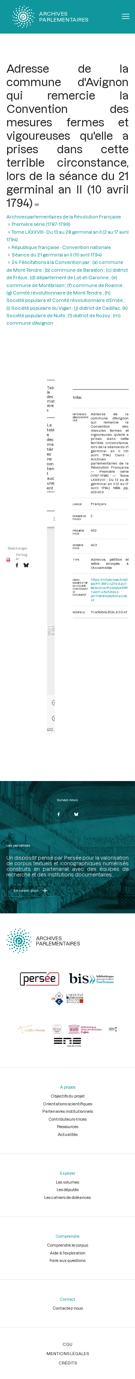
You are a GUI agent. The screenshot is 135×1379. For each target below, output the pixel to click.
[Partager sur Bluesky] (26, 565)
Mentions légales (67, 1353)
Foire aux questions (68, 1260)
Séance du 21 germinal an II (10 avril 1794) (57, 254)
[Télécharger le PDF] (8, 560)
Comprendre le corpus (67, 1245)
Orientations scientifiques (67, 1103)
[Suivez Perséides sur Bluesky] (76, 814)
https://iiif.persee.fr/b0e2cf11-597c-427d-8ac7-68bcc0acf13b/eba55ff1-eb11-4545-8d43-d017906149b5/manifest (109, 589)
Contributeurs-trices (67, 1119)
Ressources (67, 1126)
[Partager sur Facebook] (17, 565)
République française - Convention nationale (61, 247)
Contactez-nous (67, 1308)
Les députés (68, 1189)
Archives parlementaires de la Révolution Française (63, 216)
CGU (67, 1344)
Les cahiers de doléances (67, 1197)
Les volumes (67, 1182)
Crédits (67, 1362)
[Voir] (36, 202)
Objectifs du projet (68, 1095)
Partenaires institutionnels (67, 1111)
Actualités (68, 1134)
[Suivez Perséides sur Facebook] (58, 814)
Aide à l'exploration (68, 1252)
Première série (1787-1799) (41, 224)
